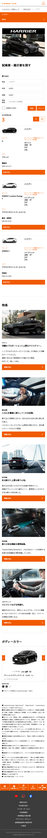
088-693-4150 (6, 221)
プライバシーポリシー (23, 819)
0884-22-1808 (6, 276)
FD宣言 (23, 826)
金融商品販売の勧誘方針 (23, 822)
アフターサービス (23, 809)
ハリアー (5, 14)
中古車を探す (23, 805)
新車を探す (23, 802)
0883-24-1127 (6, 166)
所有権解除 (23, 812)
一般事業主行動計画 (24, 815)
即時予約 (6, 172)
